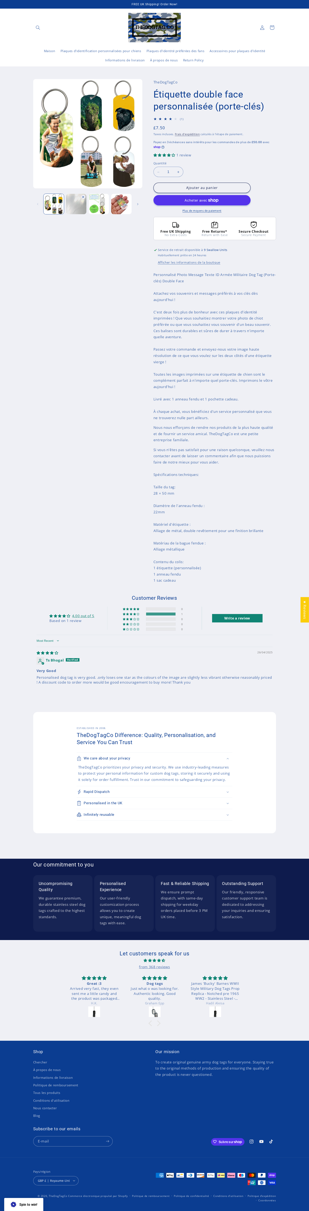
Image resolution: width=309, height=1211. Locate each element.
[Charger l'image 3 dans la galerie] (121, 204)
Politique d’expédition (262, 1196)
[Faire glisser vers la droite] (137, 204)
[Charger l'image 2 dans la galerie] (99, 204)
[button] (38, 27)
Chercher (40, 1062)
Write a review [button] (237, 618)
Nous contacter (45, 1108)
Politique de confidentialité (191, 1196)
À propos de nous (47, 1070)
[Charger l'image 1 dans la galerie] (54, 204)
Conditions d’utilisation (228, 1196)
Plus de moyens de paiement (202, 211)
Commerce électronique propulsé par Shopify (98, 1195)
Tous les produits (46, 1093)
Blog (36, 1115)
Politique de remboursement (55, 1085)
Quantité (159, 163)
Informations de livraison (53, 1077)
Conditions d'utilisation (51, 1100)
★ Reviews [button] (304, 609)
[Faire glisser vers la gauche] (37, 204)
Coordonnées (267, 1200)
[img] (47, 652)
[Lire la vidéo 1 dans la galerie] (76, 204)
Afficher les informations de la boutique (189, 262)
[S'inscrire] (107, 1141)
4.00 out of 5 (83, 615)
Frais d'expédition (187, 134)
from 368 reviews (154, 966)
